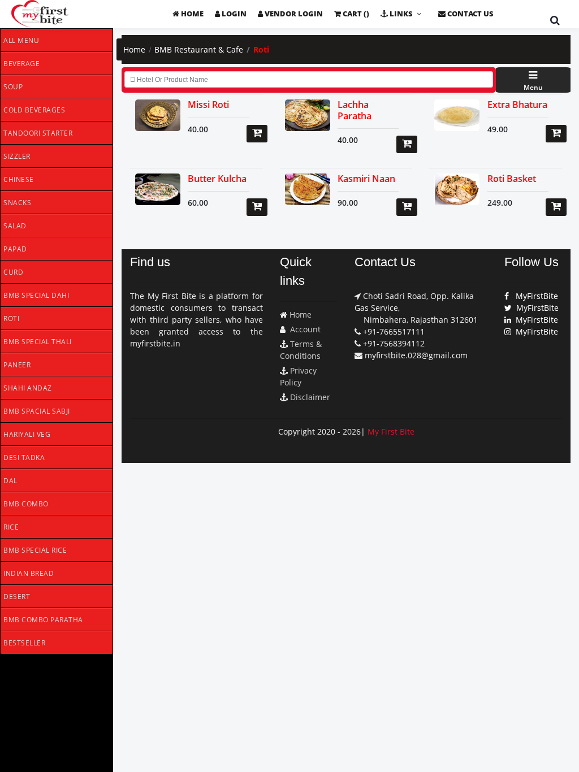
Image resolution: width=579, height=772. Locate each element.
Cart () (355, 13)
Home (191, 13)
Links (400, 13)
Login (233, 13)
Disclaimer (310, 397)
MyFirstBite (533, 295)
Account (305, 329)
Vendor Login (293, 13)
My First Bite (391, 431)
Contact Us (470, 13)
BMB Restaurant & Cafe (198, 49)
